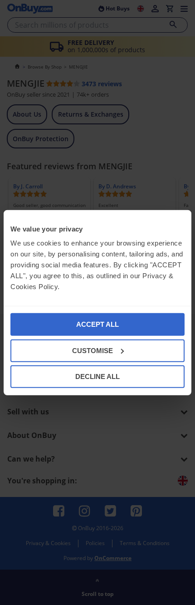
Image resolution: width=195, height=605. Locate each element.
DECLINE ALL (97, 376)
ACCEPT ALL (97, 324)
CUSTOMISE (92, 350)
